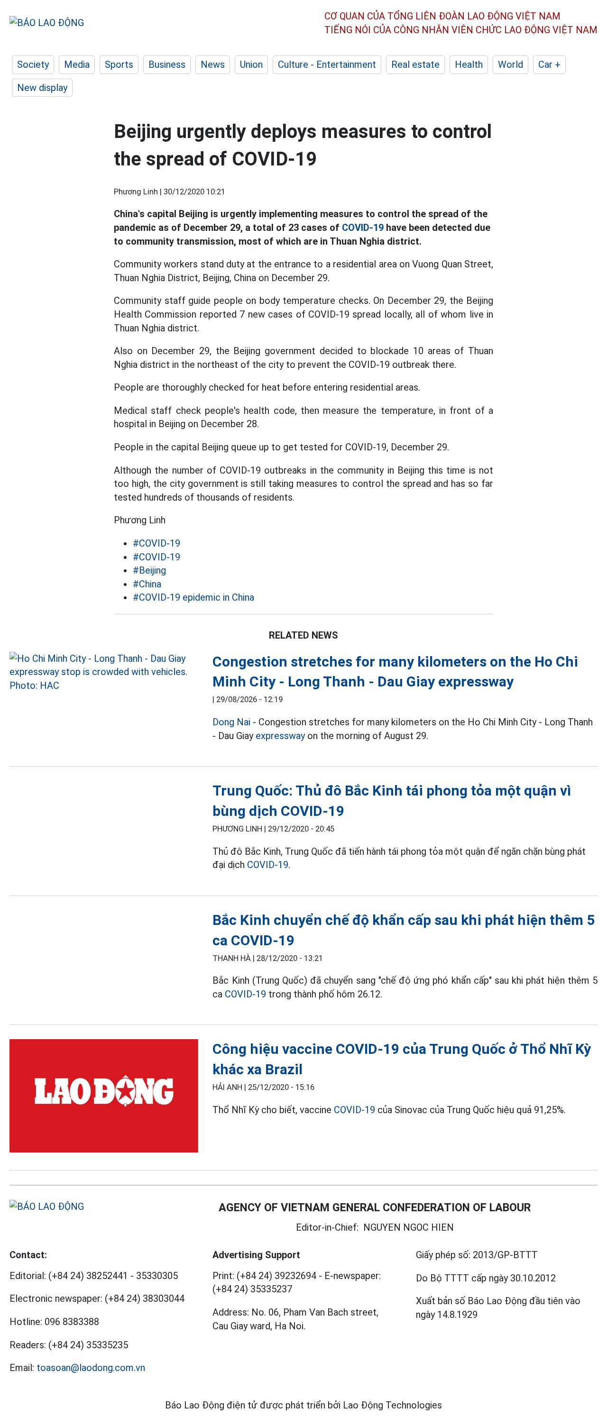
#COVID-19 (156, 543)
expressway (280, 735)
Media (77, 64)
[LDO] (103, 672)
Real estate (415, 64)
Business (166, 64)
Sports (119, 64)
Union (251, 64)
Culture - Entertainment (327, 64)
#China (147, 584)
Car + (549, 64)
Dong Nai (231, 722)
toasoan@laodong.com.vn (91, 1367)
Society (33, 64)
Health (469, 64)
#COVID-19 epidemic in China (193, 597)
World (510, 64)
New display (42, 87)
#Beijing (149, 570)
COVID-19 (363, 227)
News (213, 64)
